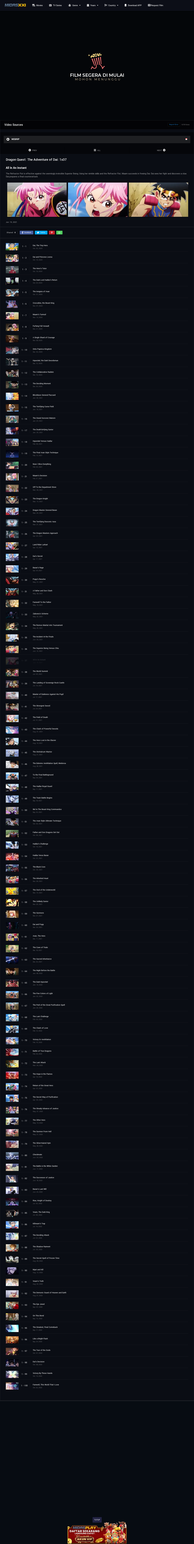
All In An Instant (39, 659)
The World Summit (40, 671)
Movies (39, 5)
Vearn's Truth (38, 1281)
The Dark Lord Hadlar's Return (45, 280)
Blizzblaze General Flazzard (44, 395)
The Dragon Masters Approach (45, 533)
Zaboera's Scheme (40, 613)
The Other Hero (39, 1120)
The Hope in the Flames (42, 1074)
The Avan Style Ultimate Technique (47, 821)
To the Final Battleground (43, 775)
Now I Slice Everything (42, 464)
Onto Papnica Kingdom (42, 349)
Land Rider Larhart (40, 544)
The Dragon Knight (40, 498)
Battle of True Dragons (42, 1051)
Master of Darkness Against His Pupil (48, 694)
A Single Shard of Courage (44, 337)
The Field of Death (40, 717)
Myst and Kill (38, 1269)
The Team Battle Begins (42, 798)
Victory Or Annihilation (42, 1039)
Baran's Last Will (39, 1189)
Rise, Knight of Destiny (42, 1200)
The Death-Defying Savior (43, 429)
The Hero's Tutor (40, 268)
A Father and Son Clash (42, 590)
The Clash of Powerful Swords (45, 729)
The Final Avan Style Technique (45, 452)
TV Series (57, 5)
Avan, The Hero (39, 936)
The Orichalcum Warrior (42, 752)
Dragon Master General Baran (45, 510)
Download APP (134, 5)
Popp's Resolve (39, 579)
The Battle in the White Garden (45, 1166)
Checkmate (37, 1154)
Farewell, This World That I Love (46, 1384)
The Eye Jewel (39, 1304)
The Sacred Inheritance (42, 959)
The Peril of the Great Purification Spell (49, 1005)
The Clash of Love (40, 1028)
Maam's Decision (40, 475)
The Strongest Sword (41, 706)
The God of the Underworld (44, 890)
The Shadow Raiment (41, 1246)
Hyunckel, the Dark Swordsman (45, 360)
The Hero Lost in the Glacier (44, 740)
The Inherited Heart (40, 878)
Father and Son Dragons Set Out (46, 832)
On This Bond (38, 1315)
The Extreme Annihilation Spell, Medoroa (49, 763)
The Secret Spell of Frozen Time (46, 1258)
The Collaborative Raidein (43, 372)
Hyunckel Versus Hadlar (42, 441)
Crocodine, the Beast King (43, 303)
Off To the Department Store (44, 487)
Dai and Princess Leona (42, 257)
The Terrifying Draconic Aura (44, 521)
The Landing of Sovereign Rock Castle (48, 683)
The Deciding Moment (42, 383)
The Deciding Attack (41, 1235)
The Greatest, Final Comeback (45, 1327)
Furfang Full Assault (41, 326)
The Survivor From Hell (42, 1131)
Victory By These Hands (42, 1373)
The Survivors (38, 913)
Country (112, 5)
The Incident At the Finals (43, 636)
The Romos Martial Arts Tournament (48, 625)
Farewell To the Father (42, 602)
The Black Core (39, 867)
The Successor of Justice (43, 1177)
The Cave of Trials (40, 947)
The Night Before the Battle (44, 970)
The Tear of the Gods (41, 1350)
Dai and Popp (38, 924)
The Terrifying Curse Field (43, 406)
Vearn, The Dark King (41, 1212)
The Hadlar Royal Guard (42, 786)
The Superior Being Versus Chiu (46, 648)
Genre (75, 5)
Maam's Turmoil (39, 314)
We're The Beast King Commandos (47, 809)
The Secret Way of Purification (45, 1097)
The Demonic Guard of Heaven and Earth (49, 1292)
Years (93, 5)
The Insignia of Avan (41, 291)
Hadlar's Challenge (40, 844)
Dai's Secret (38, 556)
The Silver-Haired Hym (42, 1143)
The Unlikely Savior (40, 901)
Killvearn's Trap (39, 1223)
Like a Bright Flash (40, 1338)
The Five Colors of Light (43, 993)
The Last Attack (39, 1062)
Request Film (156, 5)
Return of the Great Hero (43, 1085)
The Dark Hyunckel (40, 982)
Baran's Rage (38, 567)
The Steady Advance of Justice (45, 1108)
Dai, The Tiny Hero (40, 245)
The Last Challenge (41, 1016)
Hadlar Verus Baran (41, 855)
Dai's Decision (38, 1361)
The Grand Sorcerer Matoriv (44, 418)
